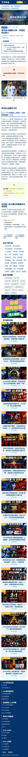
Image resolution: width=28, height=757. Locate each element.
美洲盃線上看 (11, 35)
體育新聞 (24, 271)
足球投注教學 (20, 268)
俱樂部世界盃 (18, 287)
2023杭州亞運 (8, 246)
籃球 (11, 265)
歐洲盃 (20, 290)
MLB (6, 254)
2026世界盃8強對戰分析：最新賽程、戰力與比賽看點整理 (14, 650)
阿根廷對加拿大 (5, 37)
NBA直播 (13, 293)
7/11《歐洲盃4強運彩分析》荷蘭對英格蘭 (19, 236)
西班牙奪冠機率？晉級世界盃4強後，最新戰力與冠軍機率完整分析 (14, 449)
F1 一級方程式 (8, 251)
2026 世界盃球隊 (8, 248)
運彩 (13, 290)
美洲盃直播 (5, 35)
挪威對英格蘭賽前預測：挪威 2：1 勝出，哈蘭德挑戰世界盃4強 (14, 583)
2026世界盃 (7, 278)
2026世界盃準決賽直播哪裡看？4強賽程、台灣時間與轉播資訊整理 (14, 538)
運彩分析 (14, 281)
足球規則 (13, 271)
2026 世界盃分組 (16, 246)
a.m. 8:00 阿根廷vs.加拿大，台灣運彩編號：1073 (15, 48)
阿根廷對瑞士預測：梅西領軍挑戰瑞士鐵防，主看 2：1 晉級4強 (14, 561)
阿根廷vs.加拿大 (19, 35)
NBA (10, 254)
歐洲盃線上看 (8, 287)
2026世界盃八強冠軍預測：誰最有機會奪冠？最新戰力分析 (14, 672)
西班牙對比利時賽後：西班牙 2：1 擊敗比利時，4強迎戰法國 (14, 605)
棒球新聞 (7, 263)
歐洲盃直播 (13, 284)
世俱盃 (21, 254)
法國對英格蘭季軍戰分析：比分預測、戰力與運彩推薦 (14, 405)
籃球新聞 (15, 265)
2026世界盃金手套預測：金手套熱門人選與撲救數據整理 (14, 628)
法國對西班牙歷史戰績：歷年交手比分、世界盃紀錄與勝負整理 (14, 516)
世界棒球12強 (8, 257)
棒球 (25, 260)
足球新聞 (7, 271)
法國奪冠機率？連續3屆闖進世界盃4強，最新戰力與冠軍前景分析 (14, 471)
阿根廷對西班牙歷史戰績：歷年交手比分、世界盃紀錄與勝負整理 (14, 360)
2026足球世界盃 (5, 6)
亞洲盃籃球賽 (8, 260)
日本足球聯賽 (19, 260)
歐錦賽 (6, 265)
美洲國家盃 (17, 6)
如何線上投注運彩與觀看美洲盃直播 (13, 51)
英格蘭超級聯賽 (8, 268)
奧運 (14, 260)
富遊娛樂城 (11, 220)
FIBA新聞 (15, 251)
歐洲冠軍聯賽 (14, 263)
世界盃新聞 (19, 257)
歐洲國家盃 (20, 263)
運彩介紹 (18, 271)
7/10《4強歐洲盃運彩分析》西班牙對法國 (8, 236)
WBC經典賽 (15, 254)
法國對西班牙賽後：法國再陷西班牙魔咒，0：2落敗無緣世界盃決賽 (14, 427)
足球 (12, 6)
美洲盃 (6, 119)
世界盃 (14, 257)
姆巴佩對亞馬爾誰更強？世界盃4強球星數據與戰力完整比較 (14, 494)
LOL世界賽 (21, 251)
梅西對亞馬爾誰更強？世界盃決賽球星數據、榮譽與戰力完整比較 (14, 338)
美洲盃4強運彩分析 (9, 45)
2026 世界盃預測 (17, 248)
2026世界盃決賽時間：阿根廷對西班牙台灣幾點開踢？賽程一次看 (14, 382)
